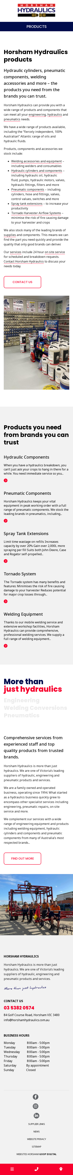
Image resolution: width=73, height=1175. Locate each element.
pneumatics (12, 119)
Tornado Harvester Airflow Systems (36, 213)
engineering (37, 114)
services (15, 252)
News (37, 1131)
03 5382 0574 (19, 1008)
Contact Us (22, 282)
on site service (55, 252)
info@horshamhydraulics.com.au (26, 1020)
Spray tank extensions (26, 204)
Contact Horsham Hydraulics (24, 261)
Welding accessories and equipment (36, 161)
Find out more (22, 858)
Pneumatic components (27, 189)
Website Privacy (36, 1139)
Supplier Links (36, 1124)
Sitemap (36, 1146)
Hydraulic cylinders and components (36, 171)
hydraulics (54, 114)
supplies (10, 235)
